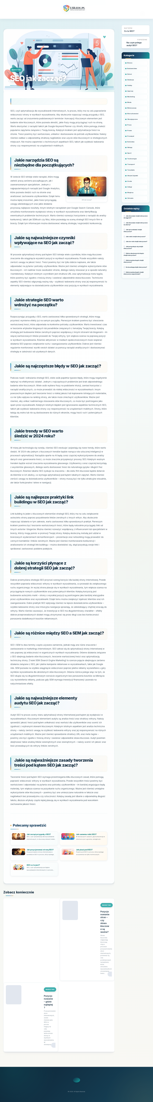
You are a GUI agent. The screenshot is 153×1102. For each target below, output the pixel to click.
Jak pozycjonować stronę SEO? (40, 850)
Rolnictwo (130, 142)
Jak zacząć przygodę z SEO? (39, 834)
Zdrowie (130, 198)
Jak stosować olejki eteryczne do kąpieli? (136, 217)
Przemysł (130, 136)
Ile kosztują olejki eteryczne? (136, 267)
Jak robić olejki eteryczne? (135, 236)
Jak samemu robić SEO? (86, 834)
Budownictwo (132, 68)
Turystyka (131, 170)
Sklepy (129, 147)
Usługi (129, 187)
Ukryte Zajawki (132, 175)
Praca (129, 125)
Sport (129, 153)
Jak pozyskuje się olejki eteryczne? (133, 247)
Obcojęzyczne (132, 119)
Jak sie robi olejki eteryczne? (136, 241)
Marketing (16, 70)
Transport (131, 164)
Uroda (129, 181)
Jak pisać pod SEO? (84, 850)
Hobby (129, 85)
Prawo (129, 130)
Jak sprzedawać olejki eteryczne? (133, 230)
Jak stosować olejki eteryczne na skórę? (136, 224)
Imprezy (130, 91)
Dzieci (129, 74)
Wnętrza (130, 192)
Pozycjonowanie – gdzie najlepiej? (48, 1002)
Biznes (129, 63)
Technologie (132, 159)
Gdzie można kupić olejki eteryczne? (134, 261)
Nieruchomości (132, 113)
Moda (129, 102)
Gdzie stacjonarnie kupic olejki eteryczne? (134, 254)
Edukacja (130, 80)
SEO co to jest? (33, 865)
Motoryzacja (131, 108)
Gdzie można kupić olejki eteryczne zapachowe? (134, 273)
